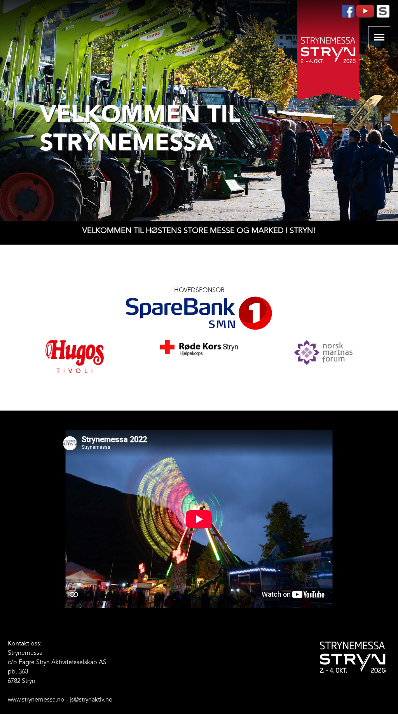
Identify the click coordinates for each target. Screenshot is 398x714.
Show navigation (379, 37)
